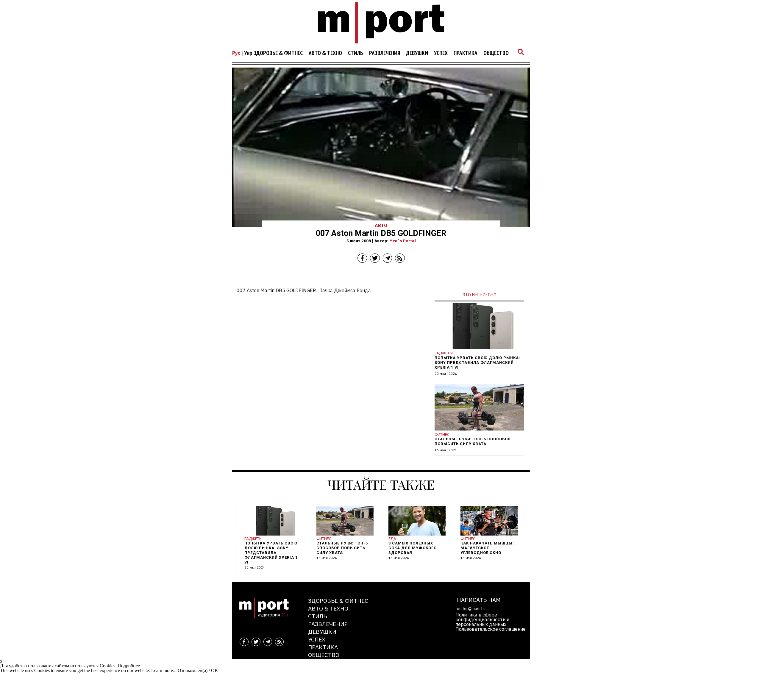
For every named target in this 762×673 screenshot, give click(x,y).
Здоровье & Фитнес (278, 53)
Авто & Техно (325, 53)
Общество (496, 53)
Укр (248, 53)
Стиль (355, 53)
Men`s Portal (402, 240)
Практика (465, 53)
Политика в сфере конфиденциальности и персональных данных (482, 619)
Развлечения (384, 53)
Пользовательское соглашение (490, 629)
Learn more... (164, 670)
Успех (441, 53)
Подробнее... (130, 665)
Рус (236, 53)
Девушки (417, 53)
